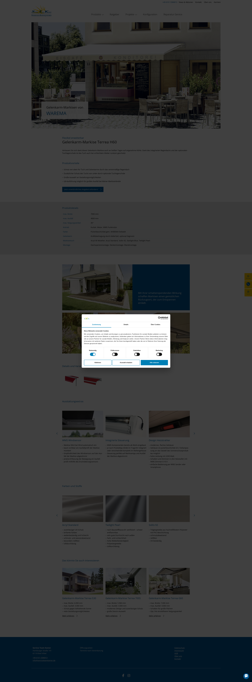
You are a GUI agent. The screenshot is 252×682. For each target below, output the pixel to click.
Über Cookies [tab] (155, 324)
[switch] (115, 354)
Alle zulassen (154, 362)
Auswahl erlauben (126, 362)
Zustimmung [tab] (96, 324)
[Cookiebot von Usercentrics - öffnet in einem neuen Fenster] (159, 318)
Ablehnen (97, 362)
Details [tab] (126, 324)
